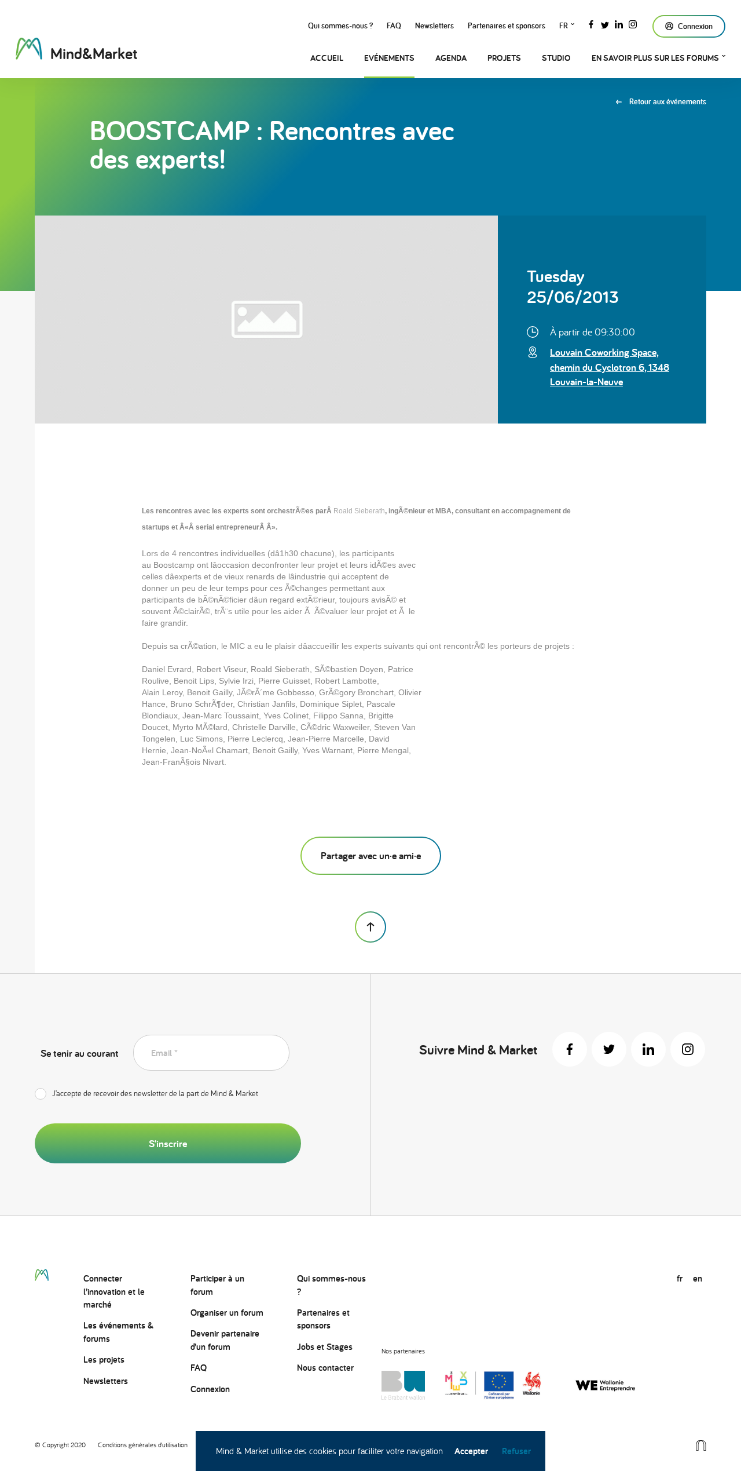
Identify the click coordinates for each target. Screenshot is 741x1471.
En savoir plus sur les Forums (655, 57)
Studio (556, 57)
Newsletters (434, 25)
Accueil (326, 57)
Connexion (210, 1389)
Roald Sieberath (359, 511)
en (697, 1278)
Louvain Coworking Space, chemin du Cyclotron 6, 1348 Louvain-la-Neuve (609, 366)
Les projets (103, 1359)
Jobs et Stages (325, 1347)
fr (563, 25)
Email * (164, 1053)
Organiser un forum (226, 1312)
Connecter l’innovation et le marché (114, 1291)
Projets (504, 57)
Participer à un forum (217, 1284)
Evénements (389, 57)
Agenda (451, 57)
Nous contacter (325, 1368)
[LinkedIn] (619, 23)
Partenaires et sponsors (506, 25)
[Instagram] (633, 23)
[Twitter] (605, 23)
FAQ (394, 25)
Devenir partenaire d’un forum (224, 1339)
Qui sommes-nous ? (340, 25)
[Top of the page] (370, 927)
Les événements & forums (118, 1331)
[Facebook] (591, 23)
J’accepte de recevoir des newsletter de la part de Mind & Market (155, 1093)
